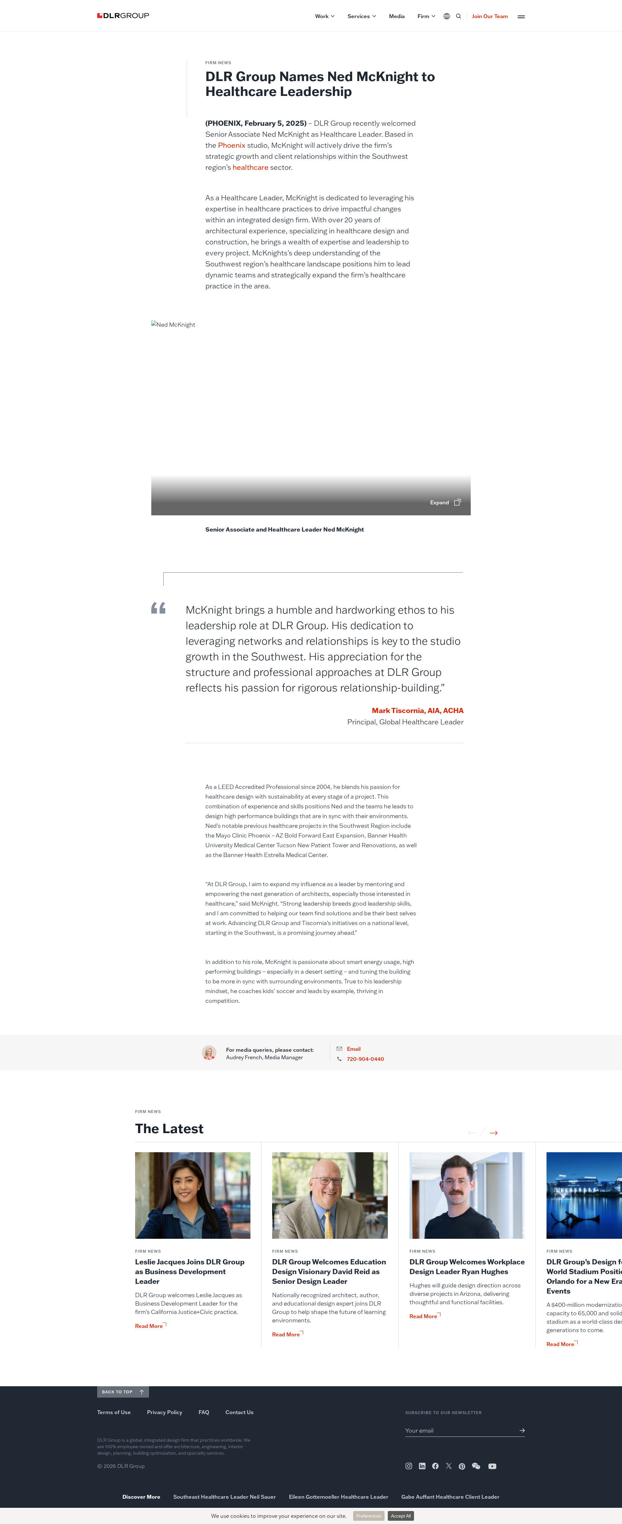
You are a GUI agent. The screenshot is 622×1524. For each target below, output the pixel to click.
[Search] (458, 16)
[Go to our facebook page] (435, 1466)
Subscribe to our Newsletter (443, 1412)
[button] (325, 16)
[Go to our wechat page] (476, 1469)
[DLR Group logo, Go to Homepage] (123, 15)
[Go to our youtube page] (492, 1466)
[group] (193, 1249)
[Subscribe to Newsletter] (520, 1430)
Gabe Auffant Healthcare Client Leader (450, 1497)
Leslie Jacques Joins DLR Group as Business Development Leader (190, 1271)
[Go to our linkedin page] (422, 1466)
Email (354, 1049)
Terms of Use (114, 1412)
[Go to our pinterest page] (462, 1466)
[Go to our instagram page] (408, 1466)
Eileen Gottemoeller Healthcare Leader (338, 1497)
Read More (149, 1326)
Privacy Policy (164, 1412)
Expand (439, 502)
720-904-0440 (365, 1059)
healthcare (251, 167)
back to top (117, 1391)
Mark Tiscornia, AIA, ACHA (418, 710)
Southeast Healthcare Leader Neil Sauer (224, 1497)
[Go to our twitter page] (448, 1467)
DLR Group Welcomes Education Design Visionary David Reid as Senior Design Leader (329, 1271)
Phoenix (232, 145)
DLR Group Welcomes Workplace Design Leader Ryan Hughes (467, 1266)
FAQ (204, 1412)
